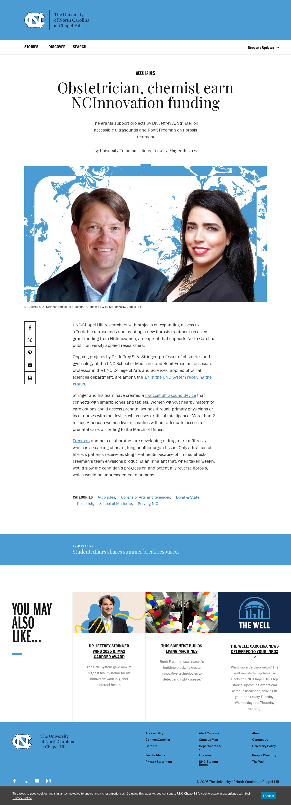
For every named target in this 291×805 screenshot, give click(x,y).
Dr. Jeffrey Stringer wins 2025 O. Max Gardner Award (109, 651)
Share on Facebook (30, 328)
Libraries (205, 755)
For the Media (155, 755)
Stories (31, 46)
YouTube (37, 781)
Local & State (187, 497)
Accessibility (154, 733)
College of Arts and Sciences (145, 497)
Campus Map (208, 739)
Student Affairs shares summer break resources (126, 552)
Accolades (106, 497)
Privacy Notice (22, 798)
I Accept (268, 796)
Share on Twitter (30, 340)
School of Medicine (115, 503)
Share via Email (30, 365)
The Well (258, 761)
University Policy (264, 746)
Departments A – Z (211, 747)
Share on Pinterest (30, 353)
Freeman (81, 440)
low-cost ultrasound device (170, 395)
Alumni (257, 733)
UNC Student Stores (208, 763)
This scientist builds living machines (181, 648)
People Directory (264, 755)
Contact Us (260, 739)
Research (85, 503)
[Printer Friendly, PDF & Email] (30, 378)
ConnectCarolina (158, 739)
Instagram (48, 781)
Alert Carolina (209, 733)
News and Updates (261, 47)
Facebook (14, 781)
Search (79, 46)
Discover (56, 46)
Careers (151, 746)
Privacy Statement (159, 761)
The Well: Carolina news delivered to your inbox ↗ (255, 651)
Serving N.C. (148, 503)
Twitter (25, 781)
